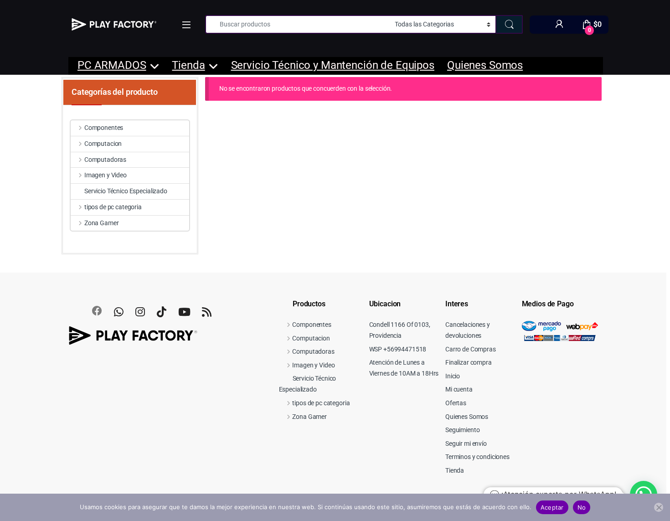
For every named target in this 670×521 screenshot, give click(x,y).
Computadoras (105, 159)
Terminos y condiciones (477, 456)
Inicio (452, 376)
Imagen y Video (105, 175)
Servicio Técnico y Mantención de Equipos (332, 65)
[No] (658, 507)
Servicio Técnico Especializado (125, 191)
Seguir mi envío (466, 443)
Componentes (103, 127)
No (581, 507)
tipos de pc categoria (113, 207)
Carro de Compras (470, 349)
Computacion (103, 143)
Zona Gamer (101, 223)
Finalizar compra (468, 362)
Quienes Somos (485, 65)
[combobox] (297, 24)
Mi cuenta (459, 389)
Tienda (188, 65)
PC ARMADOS (111, 65)
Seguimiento (462, 429)
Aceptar (552, 507)
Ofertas (455, 403)
